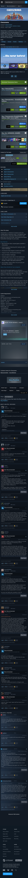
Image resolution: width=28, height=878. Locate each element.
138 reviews (13, 608)
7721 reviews (13, 669)
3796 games (6, 408)
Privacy (4, 846)
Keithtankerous (7, 692)
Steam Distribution (7, 838)
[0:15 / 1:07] (14, 55)
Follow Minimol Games (11, 331)
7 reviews (6, 533)
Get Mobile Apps (7, 873)
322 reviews (13, 408)
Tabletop (21, 41)
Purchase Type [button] (13, 387)
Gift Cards (5, 841)
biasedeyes (6, 607)
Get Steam (16, 846)
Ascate (5, 406)
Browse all (23, 152)
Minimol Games (8, 24)
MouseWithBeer (7, 569)
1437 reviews (13, 694)
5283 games (6, 445)
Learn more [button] (23, 203)
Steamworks (5, 836)
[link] (15, 93)
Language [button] (21, 387)
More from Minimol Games (14, 322)
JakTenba (6, 532)
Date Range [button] (3, 390)
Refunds (4, 856)
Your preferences (12, 372)
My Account (17, 853)
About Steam (6, 831)
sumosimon (6, 646)
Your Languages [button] (8, 396)
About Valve (16, 831)
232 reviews (13, 445)
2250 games (6, 694)
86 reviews (6, 647)
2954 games (6, 608)
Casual (9, 41)
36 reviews (6, 467)
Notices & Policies (7, 851)
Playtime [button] (11, 390)
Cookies (4, 853)
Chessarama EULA (5, 190)
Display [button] (17, 390)
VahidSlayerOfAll (8, 667)
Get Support (16, 851)
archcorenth (7, 503)
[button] (3, 6)
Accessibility (5, 849)
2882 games (6, 570)
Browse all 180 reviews (14, 814)
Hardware (16, 836)
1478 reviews (13, 570)
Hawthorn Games (16, 26)
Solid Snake (7, 444)
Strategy (4, 41)
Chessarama (12, 102)
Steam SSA (5, 833)
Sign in (2, 71)
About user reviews (4, 372)
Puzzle (14, 41)
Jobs (15, 833)
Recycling (16, 838)
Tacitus (5, 465)
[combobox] (15, 2)
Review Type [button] (4, 387)
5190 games (6, 669)
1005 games (6, 504)
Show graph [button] (23, 392)
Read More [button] (23, 432)
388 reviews (13, 504)
